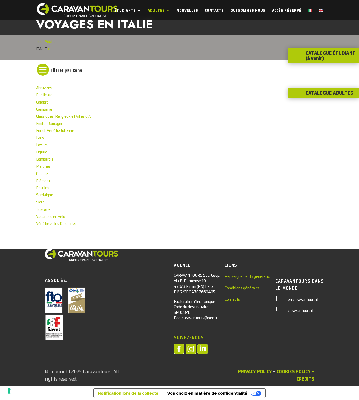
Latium (42, 145)
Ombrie (42, 173)
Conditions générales (242, 288)
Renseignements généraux (247, 276)
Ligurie (41, 152)
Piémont (43, 180)
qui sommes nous (247, 10)
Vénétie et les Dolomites (56, 223)
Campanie (44, 109)
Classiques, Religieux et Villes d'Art (65, 116)
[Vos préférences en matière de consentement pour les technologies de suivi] (9, 391)
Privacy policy (255, 371)
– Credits (305, 374)
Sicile (40, 202)
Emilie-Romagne (49, 123)
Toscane (43, 209)
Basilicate (44, 94)
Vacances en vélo (50, 216)
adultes (156, 10)
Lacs (40, 138)
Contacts (214, 10)
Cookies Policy (293, 371)
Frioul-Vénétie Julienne (55, 130)
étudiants (125, 10)
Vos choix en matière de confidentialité (207, 393)
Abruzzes (44, 87)
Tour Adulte (46, 41)
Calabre (42, 102)
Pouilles (42, 187)
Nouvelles (187, 10)
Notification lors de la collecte (128, 393)
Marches (43, 166)
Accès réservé (286, 10)
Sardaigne (44, 195)
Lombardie (45, 159)
